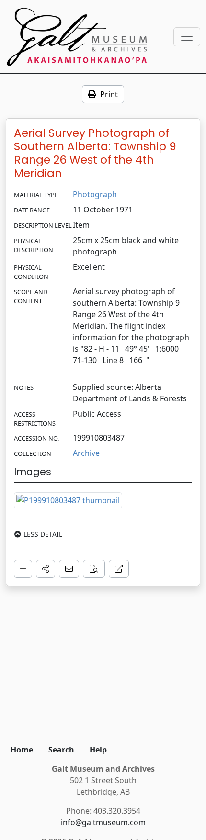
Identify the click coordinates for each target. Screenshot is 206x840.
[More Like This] (94, 569)
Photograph (95, 194)
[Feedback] (69, 569)
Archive (86, 453)
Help (98, 749)
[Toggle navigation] (186, 36)
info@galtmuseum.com (103, 822)
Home (22, 749)
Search (61, 749)
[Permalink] (119, 569)
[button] (45, 569)
